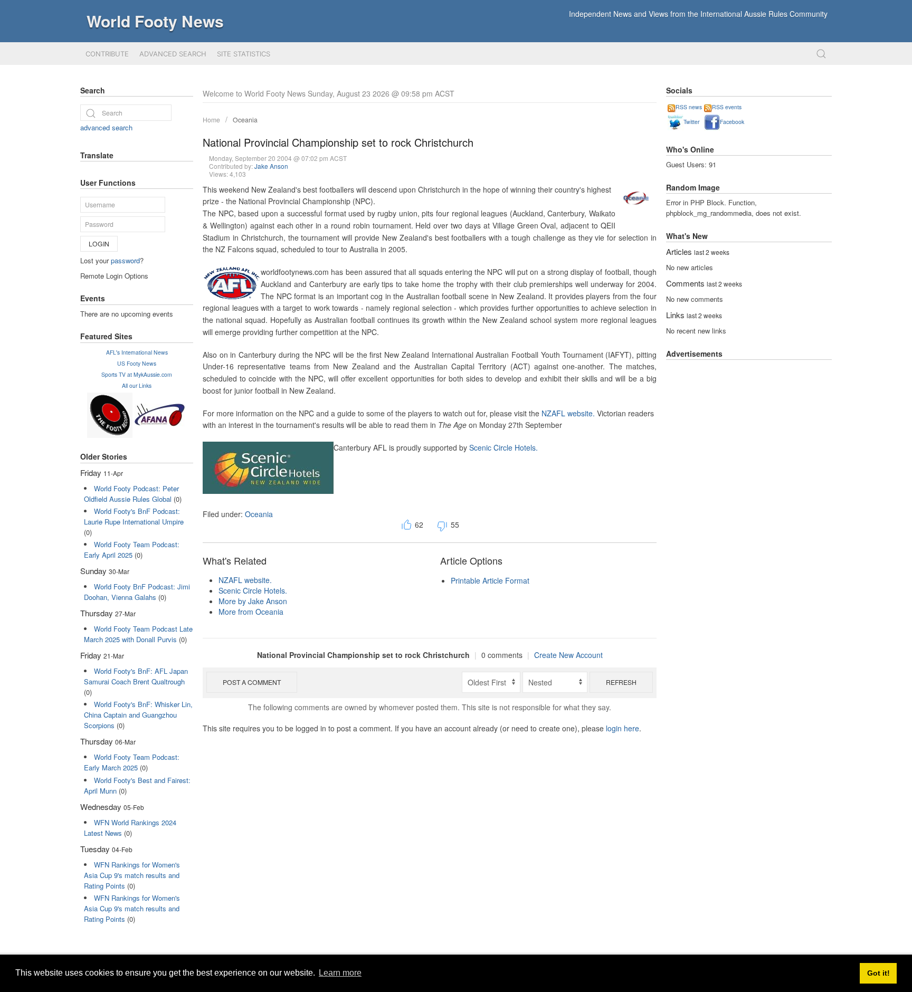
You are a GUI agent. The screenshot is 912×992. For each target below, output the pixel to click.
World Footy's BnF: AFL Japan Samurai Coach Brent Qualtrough (136, 676)
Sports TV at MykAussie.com (136, 374)
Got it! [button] (878, 973)
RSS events (727, 107)
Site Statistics (243, 54)
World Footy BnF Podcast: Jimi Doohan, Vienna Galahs (137, 591)
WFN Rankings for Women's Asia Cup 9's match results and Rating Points (132, 875)
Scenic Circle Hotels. (503, 447)
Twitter (691, 122)
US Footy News (136, 363)
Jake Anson (271, 165)
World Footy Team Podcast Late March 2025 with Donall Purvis (138, 634)
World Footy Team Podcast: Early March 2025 (131, 762)
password (125, 260)
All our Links (136, 385)
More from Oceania (250, 611)
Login (99, 243)
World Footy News (155, 20)
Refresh (621, 682)
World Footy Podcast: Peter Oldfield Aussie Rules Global (131, 493)
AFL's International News (137, 352)
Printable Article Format (490, 580)
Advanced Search (172, 54)
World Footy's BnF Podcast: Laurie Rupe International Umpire (134, 516)
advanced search (106, 127)
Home (211, 119)
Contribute (107, 54)
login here (622, 728)
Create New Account (568, 655)
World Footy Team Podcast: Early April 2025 (131, 549)
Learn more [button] (340, 972)
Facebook (732, 122)
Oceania (245, 119)
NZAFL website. (568, 413)
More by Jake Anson (252, 601)
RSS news (689, 107)
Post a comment (252, 682)
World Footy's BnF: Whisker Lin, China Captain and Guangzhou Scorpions (138, 714)
